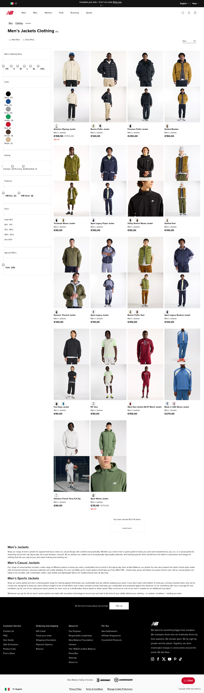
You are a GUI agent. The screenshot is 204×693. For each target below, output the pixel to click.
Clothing (19, 23)
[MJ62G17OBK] (100, 126)
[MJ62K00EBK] (137, 312)
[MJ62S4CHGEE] (137, 220)
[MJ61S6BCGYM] (93, 403)
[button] (189, 13)
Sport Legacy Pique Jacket (102, 223)
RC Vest (94, 407)
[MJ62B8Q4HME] (130, 403)
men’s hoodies (140, 588)
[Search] (183, 13)
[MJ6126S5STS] (63, 403)
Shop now (117, 2)
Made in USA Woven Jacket (176, 407)
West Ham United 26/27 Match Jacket (145, 407)
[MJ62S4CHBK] (130, 220)
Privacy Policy (75, 689)
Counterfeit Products (111, 640)
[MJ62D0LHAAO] (56, 312)
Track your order (44, 635)
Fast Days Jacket (61, 407)
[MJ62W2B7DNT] (167, 312)
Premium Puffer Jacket (138, 129)
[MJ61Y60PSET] (167, 403)
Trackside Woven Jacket (64, 223)
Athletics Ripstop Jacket (64, 129)
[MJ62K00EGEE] (130, 312)
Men (11, 23)
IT (17, 689)
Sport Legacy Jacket (100, 315)
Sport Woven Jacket (99, 499)
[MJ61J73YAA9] (93, 312)
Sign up (119, 606)
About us (73, 662)
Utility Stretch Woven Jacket (140, 223)
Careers (72, 644)
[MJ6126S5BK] (56, 403)
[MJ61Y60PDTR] (174, 403)
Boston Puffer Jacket (100, 129)
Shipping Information (46, 640)
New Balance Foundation (81, 640)
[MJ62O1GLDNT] (93, 220)
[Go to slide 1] (101, 5)
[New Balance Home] (11, 13)
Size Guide (8, 640)
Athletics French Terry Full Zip (67, 499)
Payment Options (44, 644)
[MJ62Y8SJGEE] (63, 220)
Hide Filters (15, 40)
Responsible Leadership (80, 635)
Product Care (9, 649)
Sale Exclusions (10, 644)
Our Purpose (75, 631)
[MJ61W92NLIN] (56, 126)
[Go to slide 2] (103, 5)
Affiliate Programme (111, 635)
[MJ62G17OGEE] (93, 126)
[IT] (10, 4)
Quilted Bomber (171, 129)
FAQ (5, 635)
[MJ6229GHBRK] (167, 220)
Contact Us (8, 631)
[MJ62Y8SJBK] (56, 220)
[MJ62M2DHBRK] (167, 126)
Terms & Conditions (94, 689)
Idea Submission (109, 631)
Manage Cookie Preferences (120, 689)
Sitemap (73, 657)
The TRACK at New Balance (82, 649)
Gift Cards (41, 631)
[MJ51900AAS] (93, 495)
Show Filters (29, 40)
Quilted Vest (170, 223)
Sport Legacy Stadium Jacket (177, 315)
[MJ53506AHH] (56, 495)
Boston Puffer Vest (136, 315)
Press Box (73, 653)
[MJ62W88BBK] (130, 126)
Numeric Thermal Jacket (64, 315)
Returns (39, 649)
